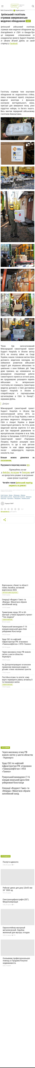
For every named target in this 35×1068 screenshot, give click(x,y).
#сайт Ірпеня (4, 495)
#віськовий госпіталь (6, 497)
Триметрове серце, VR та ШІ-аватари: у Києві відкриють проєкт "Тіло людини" (17, 614)
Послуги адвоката (10, 862)
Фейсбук (6, 472)
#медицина (17, 498)
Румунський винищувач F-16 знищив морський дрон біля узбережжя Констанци (14, 629)
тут (28, 465)
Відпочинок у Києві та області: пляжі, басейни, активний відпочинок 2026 (15, 587)
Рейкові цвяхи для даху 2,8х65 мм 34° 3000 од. (17, 889)
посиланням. (6, 460)
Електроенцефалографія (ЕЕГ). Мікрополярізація (16, 900)
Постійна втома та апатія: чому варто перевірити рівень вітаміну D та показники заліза (17, 679)
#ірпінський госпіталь (19, 497)
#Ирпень (23, 495)
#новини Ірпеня (26, 498)
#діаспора (3, 498)
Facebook (13, 43)
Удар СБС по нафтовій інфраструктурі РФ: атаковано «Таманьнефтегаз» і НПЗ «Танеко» (16, 641)
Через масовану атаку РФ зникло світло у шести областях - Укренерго (16, 654)
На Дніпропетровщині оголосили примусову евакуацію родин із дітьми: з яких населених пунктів (16, 667)
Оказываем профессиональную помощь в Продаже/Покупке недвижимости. (16, 960)
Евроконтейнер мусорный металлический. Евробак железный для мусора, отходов (16, 930)
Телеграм (26, 472)
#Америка (28, 497)
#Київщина (17, 495)
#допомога (10, 498)
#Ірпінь (11, 495)
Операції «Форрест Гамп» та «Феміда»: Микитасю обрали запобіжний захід (14, 602)
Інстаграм (15, 472)
